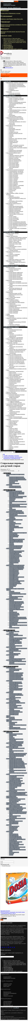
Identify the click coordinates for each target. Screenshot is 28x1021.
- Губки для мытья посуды (15, 744)
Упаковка (8, 419)
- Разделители (12, 586)
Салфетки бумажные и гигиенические (15, 400)
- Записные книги (13, 481)
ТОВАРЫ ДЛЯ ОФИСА (9, 95)
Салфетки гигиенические (15, 402)
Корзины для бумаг (14, 158)
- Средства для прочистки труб (16, 762)
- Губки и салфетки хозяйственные (14, 743)
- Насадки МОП (13, 840)
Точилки (11, 149)
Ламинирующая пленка (15, 305)
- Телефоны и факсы (14, 700)
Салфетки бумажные (14, 401)
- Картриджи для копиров (15, 682)
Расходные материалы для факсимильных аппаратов (15, 288)
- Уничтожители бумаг (14, 701)
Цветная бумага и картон (15, 116)
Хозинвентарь (9, 426)
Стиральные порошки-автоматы (17, 414)
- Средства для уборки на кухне (17, 765)
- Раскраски (12, 644)
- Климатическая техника (15, 669)
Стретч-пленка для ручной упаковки (18, 147)
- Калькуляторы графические (16, 673)
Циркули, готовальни (14, 254)
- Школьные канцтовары (12, 655)
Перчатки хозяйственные (15, 436)
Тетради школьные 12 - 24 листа (17, 264)
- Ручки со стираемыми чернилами (17, 617)
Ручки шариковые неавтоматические (18, 224)
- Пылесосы (12, 788)
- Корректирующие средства (16, 527)
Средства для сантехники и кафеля (17, 359)
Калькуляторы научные (15, 276)
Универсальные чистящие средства (17, 368)
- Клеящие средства (14, 526)
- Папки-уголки (13, 585)
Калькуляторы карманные (15, 273)
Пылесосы (11, 384)
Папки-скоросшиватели (15, 188)
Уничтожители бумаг (14, 301)
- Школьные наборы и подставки (17, 659)
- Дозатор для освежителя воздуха (17, 754)
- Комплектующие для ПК (15, 694)
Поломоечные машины (15, 381)
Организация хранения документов (15, 169)
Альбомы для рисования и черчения (18, 237)
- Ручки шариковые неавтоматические (14, 620)
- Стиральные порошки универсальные (15, 816)
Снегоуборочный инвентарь (16, 439)
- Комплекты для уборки (15, 836)
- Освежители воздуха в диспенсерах (18, 795)
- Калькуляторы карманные (16, 674)
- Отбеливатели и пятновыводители (18, 812)
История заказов (11, 31)
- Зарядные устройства (14, 727)
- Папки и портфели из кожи (16, 569)
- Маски (11, 736)
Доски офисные (13, 120)
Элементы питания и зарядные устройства (16, 318)
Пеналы (11, 234)
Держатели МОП (13, 428)
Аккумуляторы (13, 319)
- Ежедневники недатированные (17, 478)
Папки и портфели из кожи (16, 173)
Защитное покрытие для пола (16, 155)
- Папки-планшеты (13, 579)
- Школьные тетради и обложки (14, 660)
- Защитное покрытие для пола (16, 551)
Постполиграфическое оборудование (15, 302)
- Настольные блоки (14, 559)
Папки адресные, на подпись (16, 172)
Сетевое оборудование (14, 297)
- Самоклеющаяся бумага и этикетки (18, 504)
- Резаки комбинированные (16, 712)
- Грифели (11, 600)
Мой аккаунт (5, 28)
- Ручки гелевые (13, 612)
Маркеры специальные (14, 210)
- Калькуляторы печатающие (16, 678)
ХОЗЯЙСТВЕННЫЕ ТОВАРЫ (11, 327)
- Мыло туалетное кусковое (16, 778)
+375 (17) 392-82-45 (8, 46)
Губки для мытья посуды (15, 340)
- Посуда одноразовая (11, 803)
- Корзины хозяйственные (15, 838)
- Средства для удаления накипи (17, 766)
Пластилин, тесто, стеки (15, 243)
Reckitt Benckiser (6, 865)
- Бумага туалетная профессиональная (13, 823)
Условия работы (7, 3)
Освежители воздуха (11, 387)
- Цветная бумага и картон (15, 510)
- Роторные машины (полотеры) (17, 790)
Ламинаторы (12, 303)
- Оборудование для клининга (13, 782)
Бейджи (11, 126)
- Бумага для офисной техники (16, 494)
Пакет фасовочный (14, 420)
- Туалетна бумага (10, 820)
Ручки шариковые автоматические (17, 223)
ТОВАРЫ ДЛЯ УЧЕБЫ (9, 232)
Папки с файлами (13, 182)
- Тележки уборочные (14, 848)
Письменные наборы (14, 212)
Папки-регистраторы (14, 186)
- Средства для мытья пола (15, 760)
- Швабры (11, 853)
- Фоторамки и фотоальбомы (16, 596)
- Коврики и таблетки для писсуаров (18, 792)
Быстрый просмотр (5, 910)
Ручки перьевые (13, 220)
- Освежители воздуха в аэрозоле (17, 794)
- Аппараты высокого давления (17, 783)
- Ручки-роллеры (13, 624)
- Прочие (11, 564)
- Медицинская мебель (14, 592)
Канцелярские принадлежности (14, 125)
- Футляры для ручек (14, 627)
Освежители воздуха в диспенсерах (18, 390)
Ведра (10, 427)
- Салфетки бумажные (14, 805)
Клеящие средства (13, 132)
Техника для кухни (14, 269)
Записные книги (13, 87)
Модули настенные (14, 162)
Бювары (11, 154)
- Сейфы (8, 716)
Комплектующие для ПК (15, 293)
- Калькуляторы (10, 671)
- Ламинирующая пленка (15, 705)
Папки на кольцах (13, 176)
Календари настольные (15, 94)
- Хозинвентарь (10, 831)
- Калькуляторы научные (15, 677)
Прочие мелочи (13, 139)
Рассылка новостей (8, 1005)
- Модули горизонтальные (15, 556)
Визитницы (12, 128)
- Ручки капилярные (14, 613)
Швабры (11, 448)
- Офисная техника (11, 699)
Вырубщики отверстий (15, 129)
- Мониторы (12, 696)
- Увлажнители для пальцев (16, 546)
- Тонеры (11, 691)
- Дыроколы (12, 525)
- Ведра (11, 833)
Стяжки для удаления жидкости (17, 441)
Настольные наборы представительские (14, 166)
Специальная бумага (14, 111)
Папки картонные (13, 175)
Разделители (12, 190)
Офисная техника (10, 298)
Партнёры (24, 24)
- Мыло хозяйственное (14, 779)
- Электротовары (10, 717)
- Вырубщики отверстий (15, 523)
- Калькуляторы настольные (16, 675)
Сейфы (8, 314)
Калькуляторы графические (16, 272)
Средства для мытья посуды (16, 357)
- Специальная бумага (14, 505)
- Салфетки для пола (14, 843)
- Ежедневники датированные (16, 477)
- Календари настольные (15, 487)
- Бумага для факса (13, 495)
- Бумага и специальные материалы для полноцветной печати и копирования (18, 498)
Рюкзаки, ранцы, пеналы (12, 233)
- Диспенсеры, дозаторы (12, 747)
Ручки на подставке (14, 219)
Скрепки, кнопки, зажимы (15, 146)
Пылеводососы (13, 383)
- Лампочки (12, 718)
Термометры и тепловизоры (16, 337)
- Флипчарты (12, 518)
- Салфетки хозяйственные (15, 745)
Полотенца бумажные (11, 393)
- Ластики (11, 529)
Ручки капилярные (13, 217)
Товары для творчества (12, 236)
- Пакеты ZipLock (13, 827)
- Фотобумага (12, 509)
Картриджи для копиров (15, 281)
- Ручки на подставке (14, 614)
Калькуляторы (9, 271)
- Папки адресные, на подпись (16, 568)
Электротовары (10, 315)
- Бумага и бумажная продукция (14, 491)
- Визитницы (12, 522)
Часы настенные (13, 202)
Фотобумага (12, 115)
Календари (9, 91)
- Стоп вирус (9, 732)
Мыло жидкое (12, 372)
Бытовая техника (10, 267)
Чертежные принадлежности (13, 251)
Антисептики (12, 331)
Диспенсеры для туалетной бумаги (17, 349)
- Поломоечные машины (15, 786)
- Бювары (11, 549)
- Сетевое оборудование (15, 697)
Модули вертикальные (14, 159)
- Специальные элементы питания (17, 729)
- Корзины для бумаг (14, 553)
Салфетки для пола (14, 437)
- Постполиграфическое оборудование (15, 703)
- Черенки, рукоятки (14, 852)
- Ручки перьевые (13, 616)
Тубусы (11, 253)
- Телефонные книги (14, 483)
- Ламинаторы (12, 704)
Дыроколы (11, 130)
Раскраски (11, 245)
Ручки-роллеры (13, 227)
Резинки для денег (13, 141)
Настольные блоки (13, 163)
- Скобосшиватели (13, 536)
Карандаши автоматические (16, 206)
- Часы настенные (13, 598)
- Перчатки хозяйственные (15, 842)
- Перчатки (12, 738)
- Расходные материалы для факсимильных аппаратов (16, 689)
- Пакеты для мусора (11, 796)
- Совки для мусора (14, 846)
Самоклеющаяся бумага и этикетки (17, 110)
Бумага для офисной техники (16, 99)
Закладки (18, 31)
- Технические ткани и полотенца (17, 849)
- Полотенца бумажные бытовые (17, 799)
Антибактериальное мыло (15, 329)
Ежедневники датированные (16, 84)
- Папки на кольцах (14, 572)
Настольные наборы (14, 164)
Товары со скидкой (5, 26)
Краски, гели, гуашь (14, 241)
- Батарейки (12, 723)
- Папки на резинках (14, 573)
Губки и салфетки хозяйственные (14, 338)
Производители (4, 24)
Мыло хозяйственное (14, 375)
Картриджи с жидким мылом (16, 371)
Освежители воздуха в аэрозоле (17, 389)
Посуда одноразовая (11, 398)
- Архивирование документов (16, 566)
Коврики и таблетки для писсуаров (17, 388)
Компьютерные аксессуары (16, 294)
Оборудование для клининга (13, 377)
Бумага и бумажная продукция (13, 97)
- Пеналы (11, 633)
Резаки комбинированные (15, 310)
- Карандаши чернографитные (16, 603)
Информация (5, 10)
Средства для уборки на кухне (16, 361)
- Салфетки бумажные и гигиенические (16, 804)
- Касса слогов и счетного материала (18, 648)
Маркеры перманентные (15, 208)
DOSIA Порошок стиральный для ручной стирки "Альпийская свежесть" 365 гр (13, 912)
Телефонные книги (14, 90)
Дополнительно (6, 21)
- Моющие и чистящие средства (14, 758)
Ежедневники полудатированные (17, 86)
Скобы (10, 143)
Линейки (11, 136)
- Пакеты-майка (13, 829)
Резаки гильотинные (14, 309)
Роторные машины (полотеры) (16, 385)
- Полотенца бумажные (12, 797)
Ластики (11, 134)
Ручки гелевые (12, 216)
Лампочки (11, 316)
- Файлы (11, 587)
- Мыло (8, 774)
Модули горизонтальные (15, 160)
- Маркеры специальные (15, 605)
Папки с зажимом (13, 178)
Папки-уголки (12, 189)
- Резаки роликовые (14, 713)
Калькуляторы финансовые (16, 279)
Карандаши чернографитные (16, 207)
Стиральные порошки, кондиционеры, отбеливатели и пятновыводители (15, 404)
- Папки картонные (14, 570)
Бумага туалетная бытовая (15, 416)
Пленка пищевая (13, 424)
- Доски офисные (13, 514)
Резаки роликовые (13, 311)
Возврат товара (13, 19)
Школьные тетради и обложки (13, 260)
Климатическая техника (15, 268)
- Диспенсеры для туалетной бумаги (18, 753)
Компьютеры (9, 292)
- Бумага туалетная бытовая (16, 821)
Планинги (11, 89)
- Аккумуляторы (13, 722)
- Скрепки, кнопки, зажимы (16, 540)
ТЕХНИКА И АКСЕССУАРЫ (10, 266)
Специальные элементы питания (17, 325)
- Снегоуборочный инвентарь (16, 844)
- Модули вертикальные (15, 555)
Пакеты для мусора (11, 392)
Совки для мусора (13, 440)
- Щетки (11, 855)
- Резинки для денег (14, 535)
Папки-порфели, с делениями (16, 185)
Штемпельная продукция (15, 151)
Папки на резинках (14, 177)
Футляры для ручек (14, 230)
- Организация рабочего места (13, 548)
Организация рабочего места (13, 152)
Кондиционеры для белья (15, 406)
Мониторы (12, 296)
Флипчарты (12, 124)
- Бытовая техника (10, 668)
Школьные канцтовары (12, 255)
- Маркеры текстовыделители (16, 607)
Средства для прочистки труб (16, 358)
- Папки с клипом (13, 575)
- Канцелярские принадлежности (14, 520)
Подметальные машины (15, 380)
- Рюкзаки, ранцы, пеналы (12, 631)
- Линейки (11, 530)
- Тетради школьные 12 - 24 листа (17, 664)
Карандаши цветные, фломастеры (17, 238)
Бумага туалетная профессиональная (18, 418)
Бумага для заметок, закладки (16, 98)
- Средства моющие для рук (16, 780)
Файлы (11, 191)
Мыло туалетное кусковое (15, 374)
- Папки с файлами (13, 578)
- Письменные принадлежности (14, 599)
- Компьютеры (9, 692)
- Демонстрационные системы (16, 513)
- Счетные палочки (14, 649)
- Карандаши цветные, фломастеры (17, 638)
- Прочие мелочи (13, 534)
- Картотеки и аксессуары (15, 552)
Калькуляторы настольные (15, 275)
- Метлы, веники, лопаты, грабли (17, 839)
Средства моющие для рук (15, 376)
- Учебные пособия (11, 647)
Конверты (11, 106)
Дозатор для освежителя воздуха (17, 350)
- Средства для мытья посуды (16, 761)
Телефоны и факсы (13, 299)
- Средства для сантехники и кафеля (18, 764)
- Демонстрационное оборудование (15, 512)
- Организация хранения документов (15, 565)
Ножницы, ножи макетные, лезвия (17, 138)
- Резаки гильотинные (14, 710)
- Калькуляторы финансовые (16, 679)
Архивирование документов (16, 171)
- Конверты (12, 500)
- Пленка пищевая (13, 830)
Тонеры (11, 290)
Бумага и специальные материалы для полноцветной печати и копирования (17, 103)
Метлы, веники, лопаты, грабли (17, 433)
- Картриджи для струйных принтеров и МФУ (15, 686)
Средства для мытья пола (15, 355)
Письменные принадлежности (13, 203)
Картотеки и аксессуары (15, 156)
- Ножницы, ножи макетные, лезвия (18, 533)
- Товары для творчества (12, 634)
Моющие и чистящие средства (13, 354)
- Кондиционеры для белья (15, 810)
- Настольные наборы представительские (14, 562)
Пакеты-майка (12, 423)
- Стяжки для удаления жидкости (17, 847)
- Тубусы (11, 652)
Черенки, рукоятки (13, 446)
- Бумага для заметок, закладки (16, 492)
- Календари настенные (15, 486)
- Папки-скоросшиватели (15, 583)
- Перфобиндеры (13, 707)
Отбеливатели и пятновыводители (17, 407)
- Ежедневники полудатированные (17, 479)
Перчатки (11, 333)
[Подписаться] (1, 958)
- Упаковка (9, 825)
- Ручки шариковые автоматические (18, 618)
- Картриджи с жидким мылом (16, 775)
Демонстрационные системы (16, 119)
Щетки (11, 449)
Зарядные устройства (14, 324)
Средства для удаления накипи (16, 362)
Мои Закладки (6, 1004)
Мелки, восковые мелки (15, 242)
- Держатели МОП (13, 834)
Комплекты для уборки (15, 431)
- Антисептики (13, 735)
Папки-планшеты (13, 184)
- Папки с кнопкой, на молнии (16, 577)
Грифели (11, 204)
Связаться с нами (5, 19)
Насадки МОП (12, 435)
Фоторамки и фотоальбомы (16, 201)
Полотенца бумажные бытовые (16, 394)
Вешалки (11, 195)
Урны (10, 445)
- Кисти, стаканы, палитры (15, 639)
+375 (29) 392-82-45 (8, 47)
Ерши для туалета (13, 429)
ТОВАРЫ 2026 (7, 81)
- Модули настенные (14, 557)
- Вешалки (11, 591)
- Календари (9, 485)
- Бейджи (11, 521)
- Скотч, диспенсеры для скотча (17, 539)
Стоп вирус (9, 328)
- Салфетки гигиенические (15, 807)
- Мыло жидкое (13, 777)
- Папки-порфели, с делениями (16, 581)
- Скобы (11, 538)
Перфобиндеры (13, 306)
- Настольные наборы (14, 560)
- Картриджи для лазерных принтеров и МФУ (15, 684)
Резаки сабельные (13, 312)
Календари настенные (14, 93)
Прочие (11, 168)
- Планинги (12, 482)
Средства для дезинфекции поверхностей (15, 335)
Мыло (7, 370)
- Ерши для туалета (14, 835)
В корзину (4, 918)
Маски (10, 332)
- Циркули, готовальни (14, 653)
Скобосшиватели (13, 142)
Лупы (10, 137)
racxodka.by (16, 1007)
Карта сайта (20, 19)
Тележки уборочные (14, 442)
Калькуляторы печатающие (16, 277)
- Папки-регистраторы (14, 582)
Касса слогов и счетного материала (17, 249)
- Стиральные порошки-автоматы (17, 818)
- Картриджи (9, 681)
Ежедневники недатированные (16, 85)
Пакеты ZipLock (13, 422)
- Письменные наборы (14, 608)
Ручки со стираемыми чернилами (17, 221)
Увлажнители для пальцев (15, 150)
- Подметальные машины (15, 784)
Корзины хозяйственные (15, 432)
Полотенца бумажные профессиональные (14, 396)
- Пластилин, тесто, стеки (15, 643)
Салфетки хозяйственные (15, 341)
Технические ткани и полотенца (17, 444)
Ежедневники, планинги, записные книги (16, 82)
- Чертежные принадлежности (13, 651)
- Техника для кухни (14, 670)
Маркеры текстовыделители (16, 211)
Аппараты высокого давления (16, 379)
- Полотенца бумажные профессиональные (15, 801)
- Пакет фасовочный (14, 826)
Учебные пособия (10, 247)
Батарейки (11, 320)
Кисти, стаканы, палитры (15, 240)
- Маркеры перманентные (15, 604)
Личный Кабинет (7, 1001)
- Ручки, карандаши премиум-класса (18, 622)
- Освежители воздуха (11, 791)
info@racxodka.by (7, 45)
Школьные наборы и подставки (17, 259)
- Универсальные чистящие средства (18, 773)
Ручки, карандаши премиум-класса (17, 225)
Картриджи (9, 280)
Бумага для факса (13, 100)
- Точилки (11, 544)
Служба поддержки (7, 16)
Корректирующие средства (15, 133)
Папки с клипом (13, 180)
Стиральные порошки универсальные (14, 412)
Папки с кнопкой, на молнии (16, 181)
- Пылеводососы (13, 787)
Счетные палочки (13, 250)
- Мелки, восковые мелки (15, 642)
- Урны (11, 851)
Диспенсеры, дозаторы (12, 342)
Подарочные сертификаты (15, 24)
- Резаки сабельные (14, 714)
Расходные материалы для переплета (18, 307)
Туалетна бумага (10, 415)
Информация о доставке (9, 5)
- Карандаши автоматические (16, 601)
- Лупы (11, 531)
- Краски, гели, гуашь (14, 640)
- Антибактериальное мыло (16, 734)
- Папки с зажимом (14, 574)
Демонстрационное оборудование (14, 117)
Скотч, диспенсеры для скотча (16, 145)
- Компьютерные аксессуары (16, 695)
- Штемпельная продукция (15, 547)
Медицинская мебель (14, 197)
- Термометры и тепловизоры (16, 741)
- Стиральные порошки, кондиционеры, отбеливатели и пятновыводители (16, 809)
